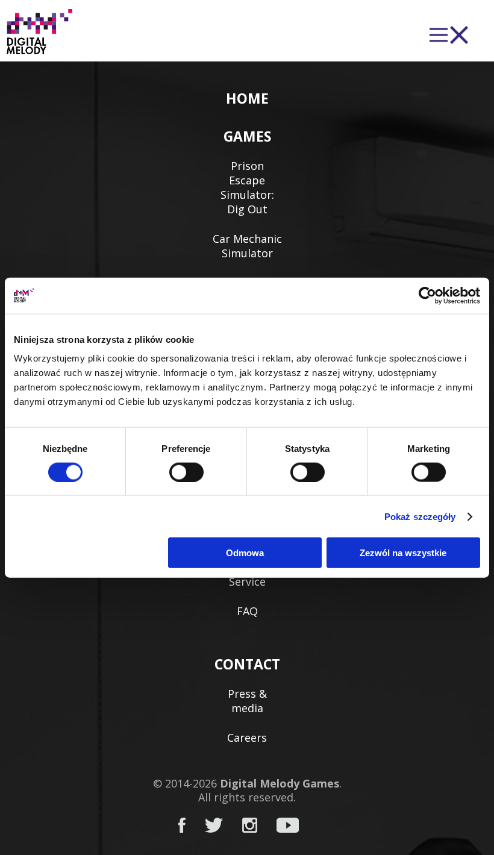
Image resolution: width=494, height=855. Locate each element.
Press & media (247, 700)
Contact (247, 664)
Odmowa (245, 553)
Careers (247, 737)
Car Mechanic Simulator (247, 245)
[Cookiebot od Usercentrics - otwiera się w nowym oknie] (427, 295)
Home (247, 98)
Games (247, 136)
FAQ (247, 611)
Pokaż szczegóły (420, 516)
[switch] (186, 471)
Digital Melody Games (279, 783)
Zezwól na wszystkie (403, 553)
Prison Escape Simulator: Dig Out (247, 187)
